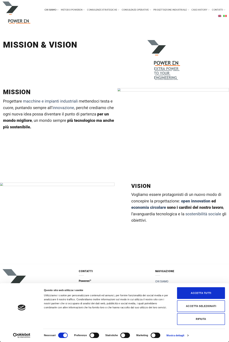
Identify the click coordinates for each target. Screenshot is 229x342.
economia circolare (148, 207)
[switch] (94, 335)
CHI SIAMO (50, 9)
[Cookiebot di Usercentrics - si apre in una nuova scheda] (21, 335)
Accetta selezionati (201, 306)
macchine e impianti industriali (50, 101)
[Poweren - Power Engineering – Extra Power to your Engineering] (20, 12)
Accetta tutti (201, 293)
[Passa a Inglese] (219, 16)
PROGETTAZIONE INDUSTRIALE (170, 9)
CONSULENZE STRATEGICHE (102, 9)
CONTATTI (217, 9)
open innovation (195, 201)
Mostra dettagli (175, 335)
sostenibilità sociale (203, 214)
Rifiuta (201, 319)
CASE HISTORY (199, 9)
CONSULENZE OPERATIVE (135, 9)
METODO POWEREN (71, 9)
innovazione (63, 107)
